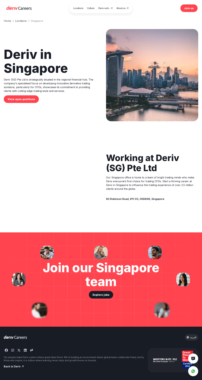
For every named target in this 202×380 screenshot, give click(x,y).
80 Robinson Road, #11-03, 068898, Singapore (135, 198)
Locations (21, 20)
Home (7, 20)
